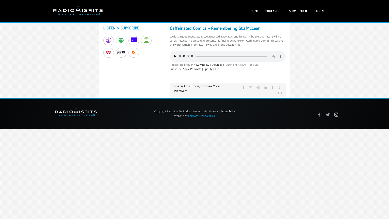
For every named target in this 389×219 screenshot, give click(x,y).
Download (218, 65)
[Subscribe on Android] (146, 40)
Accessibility (228, 111)
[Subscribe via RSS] (133, 53)
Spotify (208, 69)
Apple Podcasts (192, 69)
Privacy (213, 111)
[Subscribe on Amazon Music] (133, 40)
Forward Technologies (201, 116)
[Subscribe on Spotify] (121, 40)
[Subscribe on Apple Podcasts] (108, 40)
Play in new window (197, 65)
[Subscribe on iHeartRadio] (108, 53)
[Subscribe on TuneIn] (121, 53)
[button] (335, 11)
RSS (217, 69)
